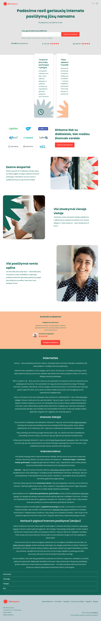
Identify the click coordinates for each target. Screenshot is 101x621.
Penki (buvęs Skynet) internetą (62, 440)
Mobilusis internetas (60, 510)
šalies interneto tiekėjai (22, 545)
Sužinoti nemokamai (70, 34)
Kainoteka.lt (94, 612)
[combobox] (41, 34)
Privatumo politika (77, 601)
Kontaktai (58, 601)
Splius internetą (80, 422)
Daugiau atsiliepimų (50, 342)
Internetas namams (58, 470)
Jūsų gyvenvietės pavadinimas (34, 31)
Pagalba (89, 601)
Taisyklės (66, 601)
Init (56, 433)
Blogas (95, 601)
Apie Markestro (47, 601)
